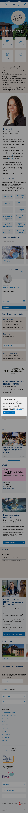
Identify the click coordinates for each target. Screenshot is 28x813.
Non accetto (6, 412)
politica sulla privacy (18, 409)
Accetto (12, 412)
